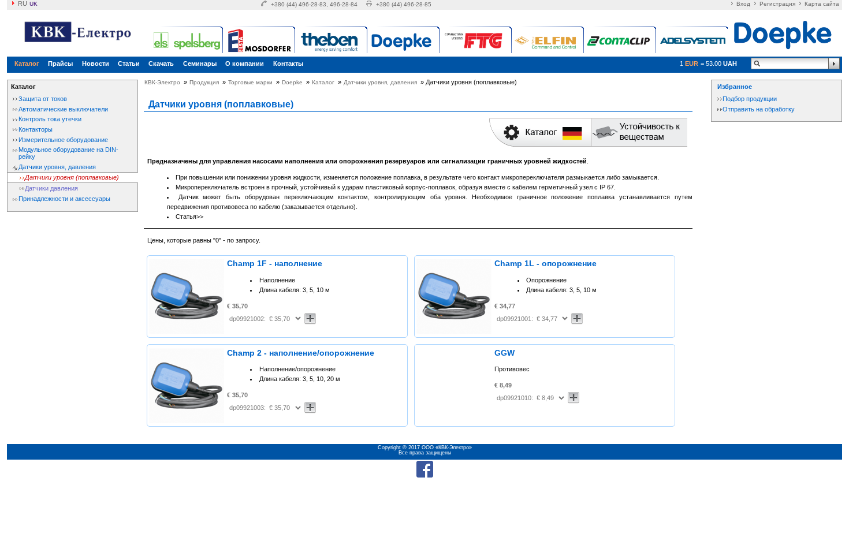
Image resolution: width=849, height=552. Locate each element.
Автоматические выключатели (63, 109)
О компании (244, 63)
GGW (504, 353)
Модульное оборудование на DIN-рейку (68, 153)
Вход (743, 4)
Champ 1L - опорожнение (545, 263)
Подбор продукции (750, 98)
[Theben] (332, 40)
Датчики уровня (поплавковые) (72, 177)
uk (33, 4)
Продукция (204, 82)
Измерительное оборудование (63, 139)
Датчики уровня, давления (57, 166)
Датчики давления (51, 188)
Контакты (288, 63)
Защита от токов (42, 98)
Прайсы (60, 63)
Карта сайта (822, 4)
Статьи (129, 63)
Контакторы (35, 129)
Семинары (200, 63)
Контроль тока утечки (49, 118)
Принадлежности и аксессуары (64, 198)
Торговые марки (250, 82)
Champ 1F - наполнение (274, 263)
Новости (95, 63)
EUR (691, 63)
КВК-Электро (162, 82)
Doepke (292, 82)
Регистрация (777, 4)
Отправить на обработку (759, 109)
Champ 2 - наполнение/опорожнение (300, 353)
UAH (730, 63)
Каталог (26, 63)
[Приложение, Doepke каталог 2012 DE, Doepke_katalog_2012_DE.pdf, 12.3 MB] (540, 144)
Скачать (161, 63)
